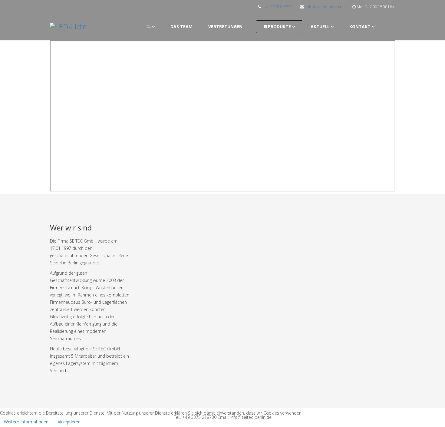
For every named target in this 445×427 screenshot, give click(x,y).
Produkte (279, 26)
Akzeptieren (69, 422)
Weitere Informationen (26, 422)
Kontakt (360, 26)
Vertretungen (225, 26)
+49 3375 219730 (277, 6)
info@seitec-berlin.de (325, 6)
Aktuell (320, 26)
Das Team (181, 26)
